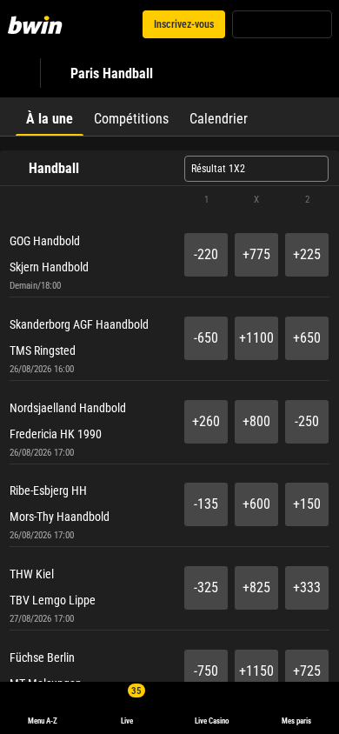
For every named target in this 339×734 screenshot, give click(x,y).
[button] (169, 200)
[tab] (49, 116)
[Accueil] (38, 24)
